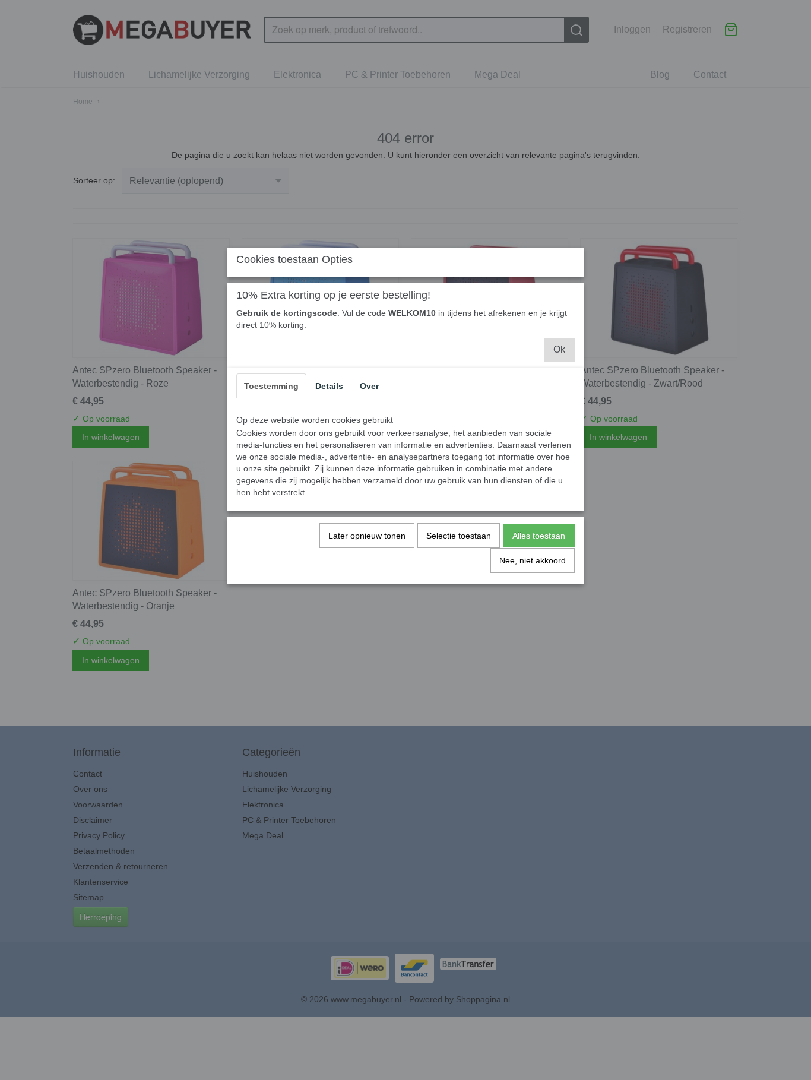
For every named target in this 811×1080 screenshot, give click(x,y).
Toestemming (271, 386)
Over (369, 386)
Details (329, 386)
